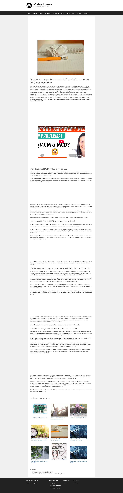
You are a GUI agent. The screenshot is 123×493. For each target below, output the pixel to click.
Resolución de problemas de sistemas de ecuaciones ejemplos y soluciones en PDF (78, 461)
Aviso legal (53, 483)
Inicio (29, 13)
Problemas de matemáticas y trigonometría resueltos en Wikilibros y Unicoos (48, 473)
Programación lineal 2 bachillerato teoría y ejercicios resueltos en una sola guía (39, 461)
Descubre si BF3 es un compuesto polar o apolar (42, 472)
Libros (68, 13)
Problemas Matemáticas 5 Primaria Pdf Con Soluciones (58, 439)
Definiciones (56, 13)
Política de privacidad (55, 485)
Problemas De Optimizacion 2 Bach (78, 417)
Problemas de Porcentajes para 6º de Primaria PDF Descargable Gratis (39, 439)
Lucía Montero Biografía (31, 483)
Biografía (35, 13)
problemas (50, 470)
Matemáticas (37, 470)
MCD (41, 470)
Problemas (34, 469)
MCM (44, 470)
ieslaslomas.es (76, 483)
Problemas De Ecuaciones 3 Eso (40, 417)
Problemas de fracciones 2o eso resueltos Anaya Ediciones (58, 418)
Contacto (79, 13)
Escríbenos (65, 483)
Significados (47, 13)
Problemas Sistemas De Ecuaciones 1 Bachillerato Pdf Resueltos (78, 439)
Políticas (85, 13)
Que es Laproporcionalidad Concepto (59, 459)
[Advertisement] (61, 30)
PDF (46, 470)
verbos (62, 13)
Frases (40, 13)
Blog (73, 13)
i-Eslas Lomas (42, 4)
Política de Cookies (55, 488)
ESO (33, 470)
